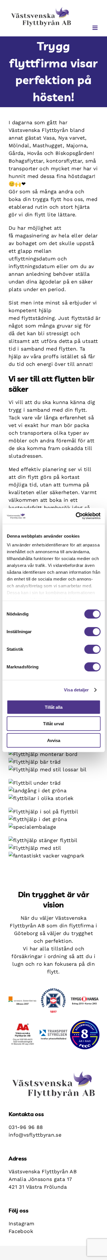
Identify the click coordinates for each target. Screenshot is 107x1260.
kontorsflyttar (64, 161)
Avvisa (53, 740)
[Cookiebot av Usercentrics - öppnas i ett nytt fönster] (76, 516)
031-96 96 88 (26, 1127)
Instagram (21, 1223)
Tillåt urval (53, 723)
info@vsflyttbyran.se (35, 1135)
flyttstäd (82, 318)
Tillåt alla (53, 706)
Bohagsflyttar (26, 161)
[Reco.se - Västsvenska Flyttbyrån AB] (84, 1034)
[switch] (92, 631)
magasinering (32, 236)
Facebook (21, 1231)
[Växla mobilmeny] (95, 28)
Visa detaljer (76, 689)
